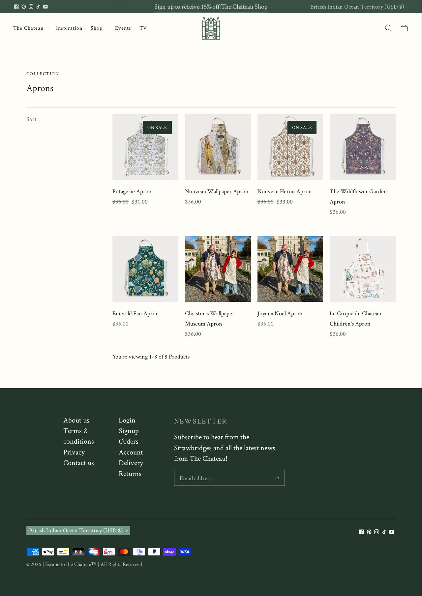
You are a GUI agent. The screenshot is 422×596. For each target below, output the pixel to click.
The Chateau (28, 27)
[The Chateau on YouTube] (45, 6)
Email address (195, 471)
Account (131, 451)
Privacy (74, 451)
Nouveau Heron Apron (284, 191)
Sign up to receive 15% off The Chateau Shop (211, 6)
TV (143, 27)
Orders (128, 441)
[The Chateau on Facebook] (16, 6)
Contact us (78, 462)
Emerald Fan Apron (135, 313)
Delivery (131, 462)
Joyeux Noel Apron (280, 313)
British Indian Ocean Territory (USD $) (357, 6)
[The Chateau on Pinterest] (23, 6)
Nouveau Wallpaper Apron (217, 191)
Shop (97, 27)
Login (127, 419)
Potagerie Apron (132, 191)
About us (76, 419)
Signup (129, 430)
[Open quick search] (388, 28)
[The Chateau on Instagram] (31, 6)
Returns (130, 473)
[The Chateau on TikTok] (38, 6)
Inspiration (69, 27)
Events (123, 27)
